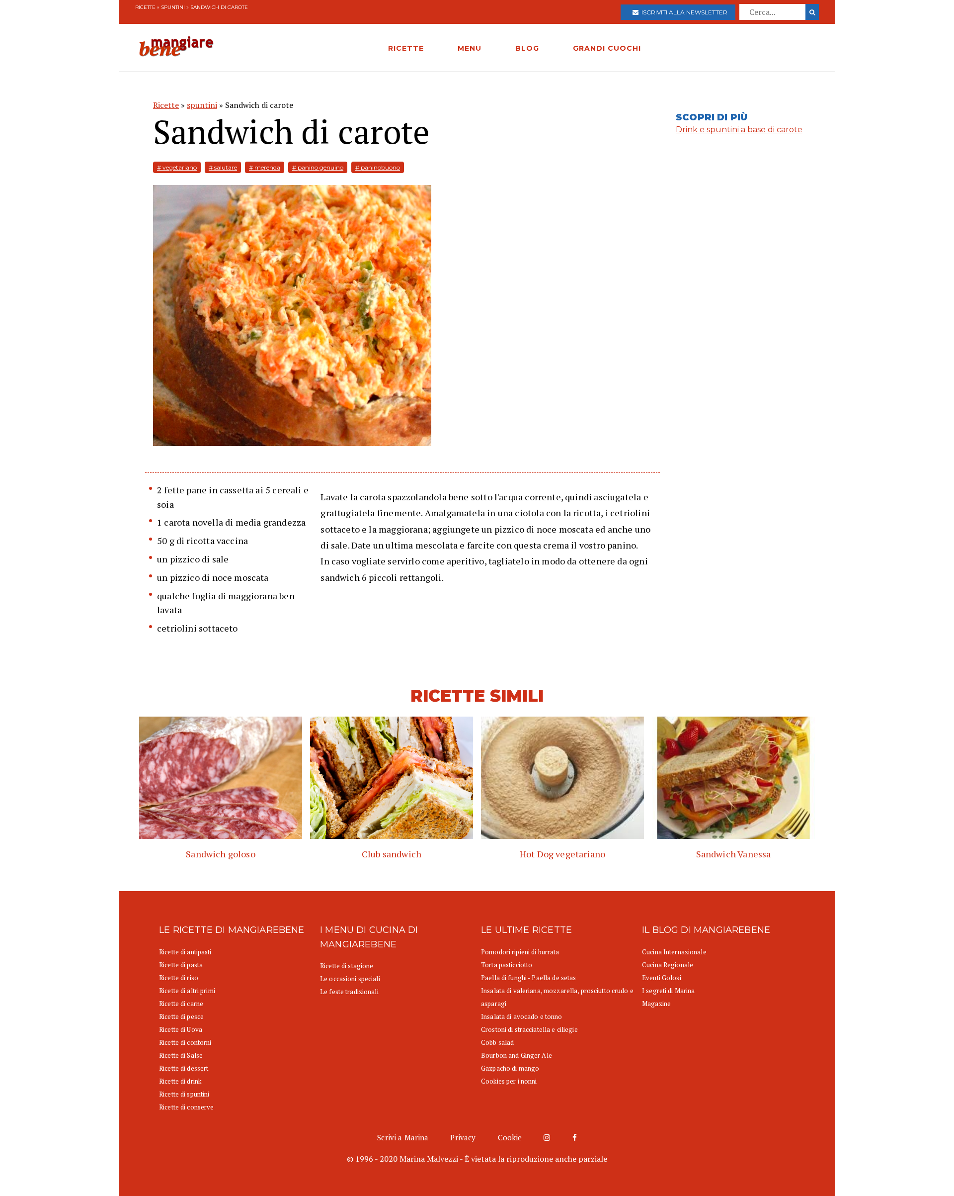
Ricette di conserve (186, 1107)
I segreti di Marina (668, 990)
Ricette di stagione (346, 965)
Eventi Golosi (661, 977)
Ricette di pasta (181, 964)
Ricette (145, 7)
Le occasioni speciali (350, 978)
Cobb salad (497, 1042)
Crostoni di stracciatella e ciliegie (529, 1029)
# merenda (264, 167)
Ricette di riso (178, 977)
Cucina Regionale (667, 964)
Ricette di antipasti (185, 951)
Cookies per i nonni (509, 1081)
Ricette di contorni (185, 1042)
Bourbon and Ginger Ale (516, 1055)
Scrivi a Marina (402, 1137)
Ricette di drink (180, 1081)
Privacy (463, 1137)
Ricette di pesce (181, 1016)
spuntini (173, 7)
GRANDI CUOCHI (607, 48)
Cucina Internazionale (674, 951)
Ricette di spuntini (184, 1094)
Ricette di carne (181, 1003)
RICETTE (406, 48)
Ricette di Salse (181, 1055)
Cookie (510, 1137)
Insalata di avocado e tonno (521, 1016)
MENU (469, 48)
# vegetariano (177, 167)
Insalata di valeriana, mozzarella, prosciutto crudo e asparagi (557, 997)
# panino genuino (317, 167)
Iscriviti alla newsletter (682, 12)
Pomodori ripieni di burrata (520, 951)
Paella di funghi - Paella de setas (528, 977)
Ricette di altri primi (187, 990)
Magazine (656, 1003)
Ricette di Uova (180, 1029)
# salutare (223, 167)
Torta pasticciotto (506, 964)
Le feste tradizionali (349, 991)
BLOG (527, 48)
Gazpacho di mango (510, 1068)
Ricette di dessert (183, 1068)
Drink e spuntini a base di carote (739, 129)
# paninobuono (377, 167)
